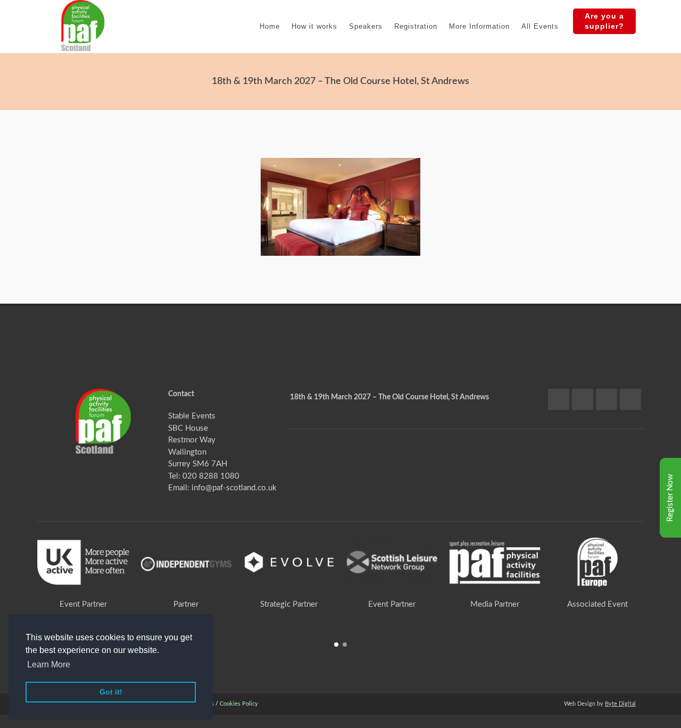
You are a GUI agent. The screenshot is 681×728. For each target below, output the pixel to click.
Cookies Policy (239, 704)
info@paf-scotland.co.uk (234, 488)
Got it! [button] (110, 692)
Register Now (670, 498)
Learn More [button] (48, 664)
